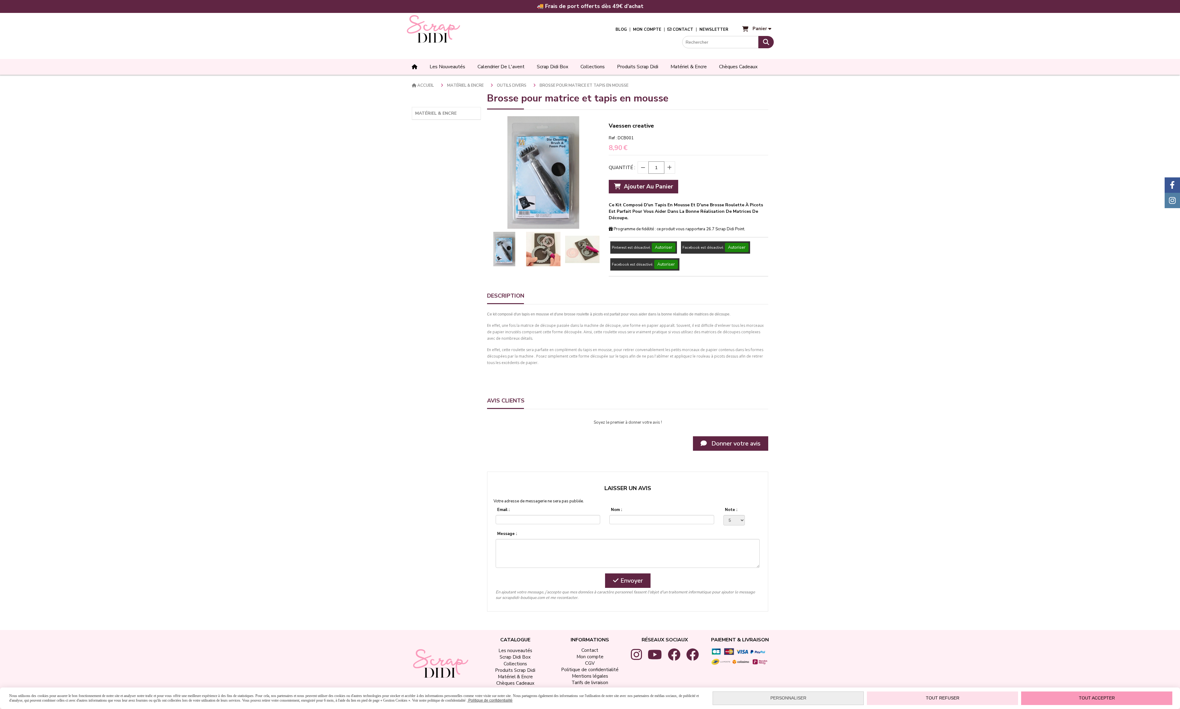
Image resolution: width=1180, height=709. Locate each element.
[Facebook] (1172, 185)
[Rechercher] (766, 42)
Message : (507, 534)
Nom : (616, 510)
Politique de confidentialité (490, 700)
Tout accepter (1097, 697)
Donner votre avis (735, 443)
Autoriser (663, 247)
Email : (503, 510)
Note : (731, 510)
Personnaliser (788, 697)
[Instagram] (1172, 200)
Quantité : (622, 167)
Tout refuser (942, 697)
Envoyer (631, 580)
